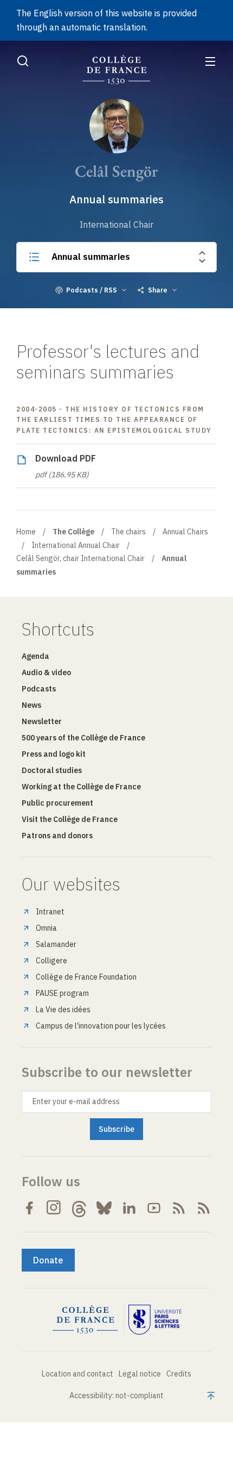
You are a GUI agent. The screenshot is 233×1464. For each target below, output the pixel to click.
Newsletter (42, 721)
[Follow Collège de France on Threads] (79, 1208)
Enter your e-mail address (76, 1101)
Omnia (46, 928)
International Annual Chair (75, 545)
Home (26, 532)
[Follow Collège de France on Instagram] (54, 1208)
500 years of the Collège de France (83, 738)
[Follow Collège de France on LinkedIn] (129, 1208)
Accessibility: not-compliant (116, 1395)
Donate (48, 1260)
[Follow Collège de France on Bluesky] (104, 1208)
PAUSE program (62, 993)
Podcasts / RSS (91, 290)
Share (157, 290)
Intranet (50, 912)
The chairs (128, 532)
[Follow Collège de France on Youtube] (153, 1208)
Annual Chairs (185, 532)
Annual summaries (90, 257)
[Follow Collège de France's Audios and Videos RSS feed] (203, 1208)
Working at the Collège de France (81, 787)
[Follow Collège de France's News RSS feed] (178, 1208)
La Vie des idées (63, 1009)
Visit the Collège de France (70, 819)
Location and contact (77, 1374)
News (31, 705)
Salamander (56, 944)
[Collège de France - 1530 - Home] (116, 69)
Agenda (35, 656)
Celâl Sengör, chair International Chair (80, 558)
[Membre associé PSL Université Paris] (155, 1320)
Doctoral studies (52, 770)
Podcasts (39, 689)
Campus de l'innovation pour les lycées (101, 1026)
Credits (178, 1374)
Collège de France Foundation (86, 977)
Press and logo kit (54, 754)
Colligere (51, 960)
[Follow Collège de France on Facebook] (29, 1208)
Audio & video (46, 672)
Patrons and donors (57, 835)
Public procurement (57, 803)
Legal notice (140, 1374)
